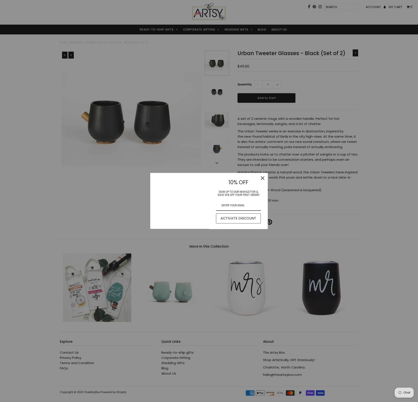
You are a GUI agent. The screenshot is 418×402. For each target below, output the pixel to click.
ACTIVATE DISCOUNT (238, 218)
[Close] (262, 178)
